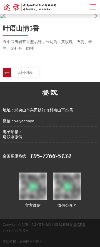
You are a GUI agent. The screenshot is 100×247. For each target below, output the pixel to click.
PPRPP (36, 241)
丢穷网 (24, 241)
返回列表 (25, 72)
